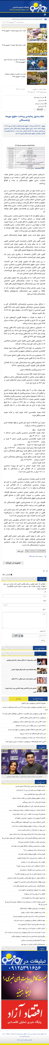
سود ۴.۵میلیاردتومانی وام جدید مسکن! (33, 940)
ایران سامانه (20, 1040)
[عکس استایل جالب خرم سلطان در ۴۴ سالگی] (42, 680)
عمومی (35, 89)
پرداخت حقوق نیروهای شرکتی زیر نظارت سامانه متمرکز (29, 798)
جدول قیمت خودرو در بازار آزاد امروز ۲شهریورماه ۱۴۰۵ (15, 60)
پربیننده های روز (38, 698)
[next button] (3, 747)
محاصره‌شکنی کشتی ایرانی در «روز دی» (33, 944)
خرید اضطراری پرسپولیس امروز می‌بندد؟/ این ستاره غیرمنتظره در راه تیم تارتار (25, 708)
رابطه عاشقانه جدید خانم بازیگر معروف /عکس (23, 670)
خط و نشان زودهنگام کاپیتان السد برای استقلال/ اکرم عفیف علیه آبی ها (23, 838)
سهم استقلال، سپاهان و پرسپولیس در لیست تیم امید (29, 920)
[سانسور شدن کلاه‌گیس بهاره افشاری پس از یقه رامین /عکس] (42, 690)
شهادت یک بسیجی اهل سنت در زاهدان (33, 862)
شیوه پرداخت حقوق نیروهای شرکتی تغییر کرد (31, 854)
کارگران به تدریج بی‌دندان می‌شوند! (34, 894)
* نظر (44, 609)
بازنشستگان (32, 556)
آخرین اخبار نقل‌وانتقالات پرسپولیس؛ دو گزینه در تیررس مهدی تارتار (26, 741)
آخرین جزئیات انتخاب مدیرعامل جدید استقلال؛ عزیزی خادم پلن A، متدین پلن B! (26, 903)
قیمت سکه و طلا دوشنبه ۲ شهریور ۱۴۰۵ (14, 45)
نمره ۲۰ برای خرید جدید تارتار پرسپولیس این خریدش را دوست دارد (25, 932)
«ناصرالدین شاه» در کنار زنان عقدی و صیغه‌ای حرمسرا (29, 916)
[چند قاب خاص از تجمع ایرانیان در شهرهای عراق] (24, 765)
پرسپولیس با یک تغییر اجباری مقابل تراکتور (33, 717)
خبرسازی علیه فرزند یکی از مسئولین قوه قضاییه (31, 806)
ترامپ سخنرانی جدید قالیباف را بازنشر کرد (32, 870)
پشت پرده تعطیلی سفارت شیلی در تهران (33, 912)
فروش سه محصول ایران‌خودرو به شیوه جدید (31, 890)
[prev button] (8, 747)
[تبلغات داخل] (24, 961)
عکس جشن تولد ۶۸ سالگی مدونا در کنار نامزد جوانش (21, 660)
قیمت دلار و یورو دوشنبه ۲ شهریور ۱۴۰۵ (14, 30)
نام (45, 591)
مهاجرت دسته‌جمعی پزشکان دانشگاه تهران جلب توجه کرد (28, 846)
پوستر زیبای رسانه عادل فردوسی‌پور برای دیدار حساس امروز (27, 834)
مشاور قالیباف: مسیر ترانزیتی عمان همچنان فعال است (29, 886)
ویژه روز (18, 698)
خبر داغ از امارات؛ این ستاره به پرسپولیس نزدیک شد (30, 737)
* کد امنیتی (43, 631)
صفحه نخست (42, 89)
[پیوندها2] (24, 985)
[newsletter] (13, 563)
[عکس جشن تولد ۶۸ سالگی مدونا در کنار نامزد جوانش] (42, 661)
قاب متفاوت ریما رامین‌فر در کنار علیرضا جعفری (31, 858)
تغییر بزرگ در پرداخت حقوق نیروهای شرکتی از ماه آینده (28, 826)
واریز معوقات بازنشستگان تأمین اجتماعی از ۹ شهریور (29, 882)
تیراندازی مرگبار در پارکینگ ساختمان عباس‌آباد (31, 842)
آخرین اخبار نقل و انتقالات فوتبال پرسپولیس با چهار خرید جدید (27, 729)
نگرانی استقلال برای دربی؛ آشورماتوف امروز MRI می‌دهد (28, 822)
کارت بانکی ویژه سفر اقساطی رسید (34, 794)
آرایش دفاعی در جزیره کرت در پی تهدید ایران (31, 928)
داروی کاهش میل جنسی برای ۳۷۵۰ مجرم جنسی (30, 786)
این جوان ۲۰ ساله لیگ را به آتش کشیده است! (31, 830)
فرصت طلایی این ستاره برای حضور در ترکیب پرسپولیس (29, 721)
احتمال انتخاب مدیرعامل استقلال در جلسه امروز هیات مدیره (27, 810)
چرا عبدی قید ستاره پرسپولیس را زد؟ (34, 850)
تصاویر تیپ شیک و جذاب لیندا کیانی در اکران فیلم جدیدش (24, 776)
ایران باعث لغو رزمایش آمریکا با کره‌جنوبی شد (31, 924)
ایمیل (44, 600)
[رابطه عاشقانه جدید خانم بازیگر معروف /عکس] (42, 671)
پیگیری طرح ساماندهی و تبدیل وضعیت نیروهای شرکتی (28, 936)
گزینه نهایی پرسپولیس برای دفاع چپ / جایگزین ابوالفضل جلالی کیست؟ (24, 713)
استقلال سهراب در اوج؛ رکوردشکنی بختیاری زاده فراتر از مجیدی (26, 878)
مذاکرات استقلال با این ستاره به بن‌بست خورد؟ (30, 866)
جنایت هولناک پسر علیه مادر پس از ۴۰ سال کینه (30, 790)
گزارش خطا (7, 574)
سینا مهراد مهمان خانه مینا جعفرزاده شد (33, 898)
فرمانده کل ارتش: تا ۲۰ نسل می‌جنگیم (34, 802)
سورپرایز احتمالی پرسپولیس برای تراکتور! (34, 703)
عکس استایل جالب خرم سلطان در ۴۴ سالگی (23, 679)
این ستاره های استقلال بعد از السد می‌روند (33, 733)
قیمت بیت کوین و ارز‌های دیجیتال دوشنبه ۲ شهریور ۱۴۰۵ (15, 75)
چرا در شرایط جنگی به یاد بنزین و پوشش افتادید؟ (30, 874)
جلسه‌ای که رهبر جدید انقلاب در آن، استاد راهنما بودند (28, 814)
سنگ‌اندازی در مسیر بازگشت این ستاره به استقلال (31, 725)
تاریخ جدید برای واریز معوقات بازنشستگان (32, 908)
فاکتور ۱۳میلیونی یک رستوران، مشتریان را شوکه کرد (30, 818)
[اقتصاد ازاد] (24, 1014)
